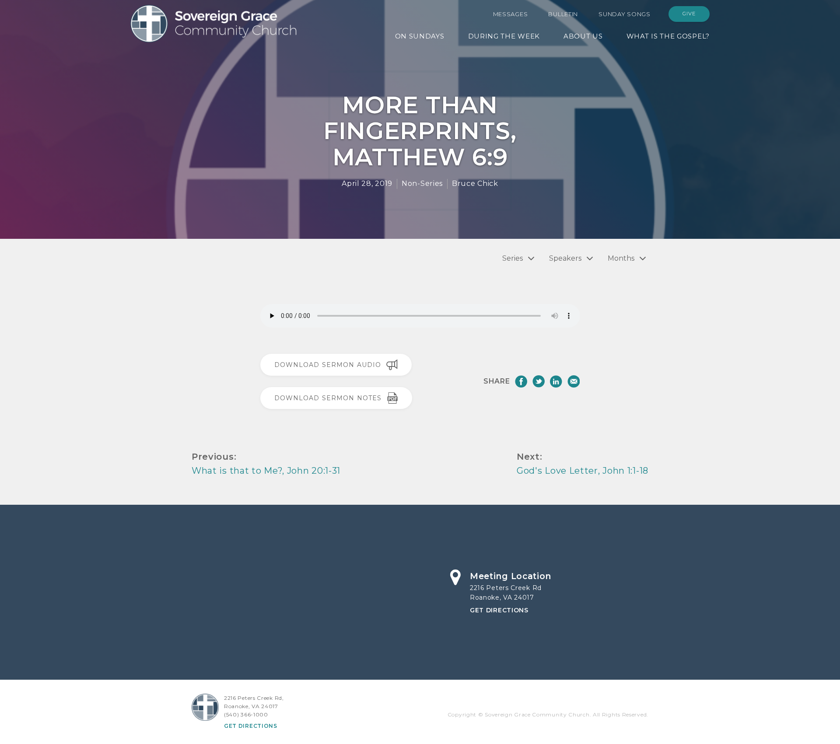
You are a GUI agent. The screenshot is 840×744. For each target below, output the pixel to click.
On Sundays (419, 36)
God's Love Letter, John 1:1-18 (582, 470)
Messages (510, 13)
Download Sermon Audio (328, 365)
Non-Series (422, 183)
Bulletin (563, 13)
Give (689, 13)
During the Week (504, 36)
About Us (583, 36)
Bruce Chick (475, 183)
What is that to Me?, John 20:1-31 (266, 470)
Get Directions (499, 610)
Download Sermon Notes (328, 398)
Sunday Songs (624, 13)
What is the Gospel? (668, 36)
